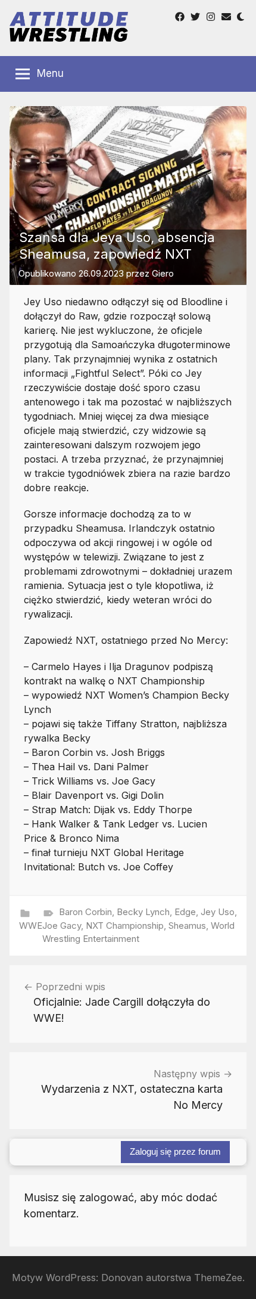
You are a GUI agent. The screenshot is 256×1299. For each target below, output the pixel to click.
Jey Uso (218, 911)
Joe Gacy (61, 925)
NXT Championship (125, 925)
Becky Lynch (143, 911)
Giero (163, 273)
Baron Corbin (85, 911)
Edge (185, 911)
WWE (30, 925)
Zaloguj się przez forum (175, 1151)
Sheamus (187, 925)
